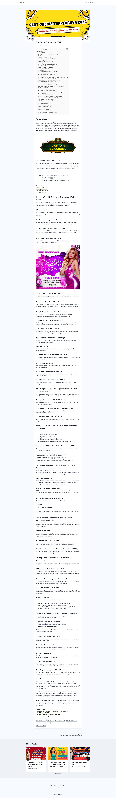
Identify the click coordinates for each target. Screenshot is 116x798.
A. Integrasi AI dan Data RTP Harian (47, 63)
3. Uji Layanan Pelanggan (45, 73)
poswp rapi (31, 768)
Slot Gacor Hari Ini (55, 722)
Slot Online (73, 722)
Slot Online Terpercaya (41, 39)
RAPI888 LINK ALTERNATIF (71, 720)
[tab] (55, 773)
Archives (87, 2)
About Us (92, 2)
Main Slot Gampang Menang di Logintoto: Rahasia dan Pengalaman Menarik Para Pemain (70, 733)
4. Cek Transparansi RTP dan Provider (47, 74)
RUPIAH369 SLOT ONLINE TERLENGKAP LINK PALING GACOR (35, 764)
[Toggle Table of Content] (66, 49)
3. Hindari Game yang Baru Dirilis (46, 102)
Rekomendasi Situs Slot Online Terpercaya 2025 (48, 84)
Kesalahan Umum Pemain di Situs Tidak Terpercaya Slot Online (51, 83)
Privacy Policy (53, 785)
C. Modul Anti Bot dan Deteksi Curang (47, 65)
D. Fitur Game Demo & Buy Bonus (46, 67)
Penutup (40, 113)
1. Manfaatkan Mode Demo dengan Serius (48, 99)
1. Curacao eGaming (44, 93)
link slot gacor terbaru (41, 189)
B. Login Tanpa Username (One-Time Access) (48, 64)
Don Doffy (53, 766)
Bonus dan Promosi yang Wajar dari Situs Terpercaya (49, 105)
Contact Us (58, 787)
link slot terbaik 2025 (41, 187)
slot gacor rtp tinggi (41, 192)
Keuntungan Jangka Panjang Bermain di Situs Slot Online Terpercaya (53, 77)
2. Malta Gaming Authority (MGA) (46, 94)
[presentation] (36, 753)
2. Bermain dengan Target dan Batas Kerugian (49, 100)
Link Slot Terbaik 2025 (43, 712)
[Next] (88, 759)
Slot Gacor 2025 (46, 722)
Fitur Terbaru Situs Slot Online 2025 (45, 61)
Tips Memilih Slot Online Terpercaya (45, 68)
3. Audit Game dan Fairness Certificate (47, 90)
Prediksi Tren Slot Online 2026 (44, 106)
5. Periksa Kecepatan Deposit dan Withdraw (48, 75)
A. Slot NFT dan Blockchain (45, 108)
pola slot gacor (50, 720)
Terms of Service (62, 785)
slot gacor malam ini (65, 722)
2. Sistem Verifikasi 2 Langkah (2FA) (47, 89)
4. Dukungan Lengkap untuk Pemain (47, 60)
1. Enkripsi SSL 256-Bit (44, 87)
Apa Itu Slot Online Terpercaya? (44, 52)
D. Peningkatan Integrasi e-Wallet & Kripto (48, 112)
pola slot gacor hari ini (60, 720)
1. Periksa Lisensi (43, 70)
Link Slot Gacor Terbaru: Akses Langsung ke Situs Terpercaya (53, 711)
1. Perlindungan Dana (44, 55)
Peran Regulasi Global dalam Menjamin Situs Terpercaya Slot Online (52, 92)
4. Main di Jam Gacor (44, 103)
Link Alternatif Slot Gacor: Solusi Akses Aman (49, 714)
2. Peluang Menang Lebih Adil (45, 57)
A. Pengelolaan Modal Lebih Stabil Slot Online (49, 78)
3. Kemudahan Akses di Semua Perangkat (48, 58)
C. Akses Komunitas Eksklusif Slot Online (48, 81)
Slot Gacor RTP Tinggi (43, 716)
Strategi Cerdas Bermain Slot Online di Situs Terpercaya (50, 97)
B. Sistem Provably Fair (44, 109)
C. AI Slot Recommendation (45, 110)
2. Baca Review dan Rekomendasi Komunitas (49, 71)
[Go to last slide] (28, 759)
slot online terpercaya (41, 725)
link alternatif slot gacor (42, 190)
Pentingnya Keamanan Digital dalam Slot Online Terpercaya (50, 86)
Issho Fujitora (39, 45)
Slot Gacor (38, 722)
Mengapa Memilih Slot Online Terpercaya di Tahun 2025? (50, 54)
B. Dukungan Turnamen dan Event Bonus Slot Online (50, 80)
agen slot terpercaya (40, 720)
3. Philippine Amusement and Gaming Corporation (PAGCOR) (52, 96)
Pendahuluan (40, 51)
